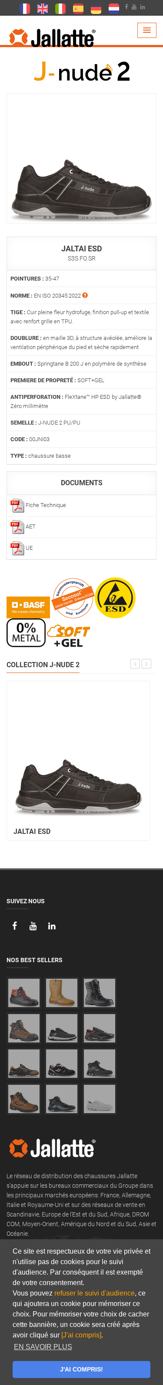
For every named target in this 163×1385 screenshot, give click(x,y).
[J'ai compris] (81, 1335)
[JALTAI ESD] (81, 157)
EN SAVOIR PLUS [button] (43, 1347)
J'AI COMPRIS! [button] (81, 1369)
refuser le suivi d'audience (94, 1293)
